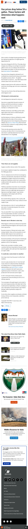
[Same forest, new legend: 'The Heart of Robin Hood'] (5, 339)
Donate (24, 2)
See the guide (14, 438)
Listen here (14, 402)
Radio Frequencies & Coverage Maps (11, 510)
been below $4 (8, 71)
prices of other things (13, 122)
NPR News (7, 306)
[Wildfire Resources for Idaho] (14, 417)
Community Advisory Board (9, 494)
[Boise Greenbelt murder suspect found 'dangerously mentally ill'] (5, 350)
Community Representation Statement (12, 496)
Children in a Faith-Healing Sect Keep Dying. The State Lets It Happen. (17, 357)
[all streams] (26, 527)
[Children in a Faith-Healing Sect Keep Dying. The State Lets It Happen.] (5, 358)
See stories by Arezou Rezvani (15, 326)
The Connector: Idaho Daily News (14, 397)
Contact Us (6, 499)
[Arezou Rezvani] (4, 317)
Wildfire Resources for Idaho (14, 429)
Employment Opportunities (9, 502)
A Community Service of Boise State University (13, 513)
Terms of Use (6, 505)
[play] (2, 527)
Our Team (6, 491)
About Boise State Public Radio (10, 485)
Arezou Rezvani (8, 20)
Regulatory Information (8, 508)
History (5, 488)
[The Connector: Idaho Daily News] (14, 381)
